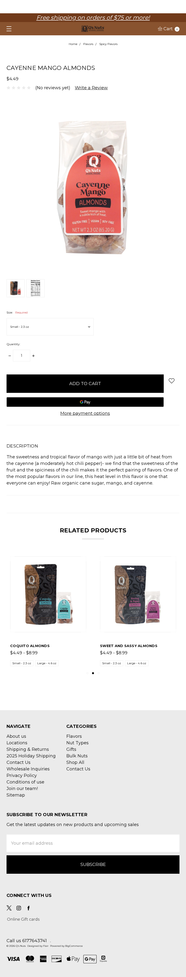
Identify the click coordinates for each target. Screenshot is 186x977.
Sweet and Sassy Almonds (128, 646)
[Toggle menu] (6, 28)
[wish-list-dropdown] (171, 380)
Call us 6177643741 (27, 940)
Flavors (74, 736)
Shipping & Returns (28, 749)
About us (16, 736)
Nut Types (77, 743)
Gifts (71, 749)
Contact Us (19, 762)
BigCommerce (74, 945)
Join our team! (22, 788)
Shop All (75, 762)
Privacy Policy (22, 775)
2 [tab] (93, 673)
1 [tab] (87, 673)
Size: (17, 312)
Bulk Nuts (77, 756)
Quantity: (13, 344)
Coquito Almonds (30, 646)
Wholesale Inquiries (28, 769)
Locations (17, 743)
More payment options (85, 413)
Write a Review (91, 87)
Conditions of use (25, 782)
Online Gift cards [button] (23, 919)
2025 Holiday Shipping (31, 756)
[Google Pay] (85, 402)
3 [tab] (99, 673)
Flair (45, 945)
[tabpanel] (48, 611)
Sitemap (16, 795)
